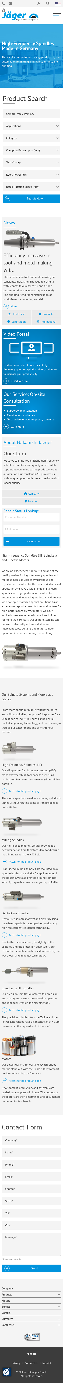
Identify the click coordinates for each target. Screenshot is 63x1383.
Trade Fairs (19, 314)
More (13, 306)
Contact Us (31, 1363)
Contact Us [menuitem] (8, 1325)
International (48, 321)
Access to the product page (25, 791)
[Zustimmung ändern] (7, 1372)
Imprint (46, 1363)
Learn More (17, 426)
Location (33, 501)
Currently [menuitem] (7, 1318)
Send (34, 1268)
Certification (19, 321)
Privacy (16, 1363)
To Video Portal (19, 381)
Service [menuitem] (6, 1306)
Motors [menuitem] (6, 1300)
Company (33, 493)
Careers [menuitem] (6, 1312)
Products (48, 314)
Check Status (34, 541)
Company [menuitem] (7, 1288)
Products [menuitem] (7, 1294)
